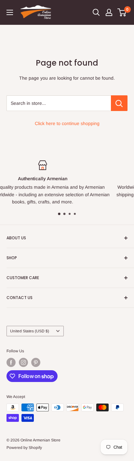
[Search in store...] (119, 103)
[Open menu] (10, 12)
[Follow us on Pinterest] (35, 362)
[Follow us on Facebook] (11, 362)
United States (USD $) (29, 331)
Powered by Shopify (24, 447)
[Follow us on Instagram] (23, 362)
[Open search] (96, 12)
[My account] (109, 12)
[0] (122, 12)
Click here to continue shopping (67, 123)
